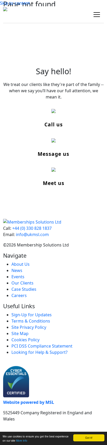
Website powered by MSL (28, 402)
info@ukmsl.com (32, 234)
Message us (53, 153)
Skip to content (15, 3)
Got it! (88, 438)
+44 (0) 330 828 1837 (32, 228)
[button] (97, 14)
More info (21, 440)
